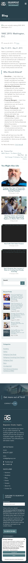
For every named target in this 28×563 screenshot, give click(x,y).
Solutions (7, 472)
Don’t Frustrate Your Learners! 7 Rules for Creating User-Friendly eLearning (14, 270)
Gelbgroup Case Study (9, 354)
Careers (7, 483)
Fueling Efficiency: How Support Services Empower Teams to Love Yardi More (17, 332)
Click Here (18, 144)
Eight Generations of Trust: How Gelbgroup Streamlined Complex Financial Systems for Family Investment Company (17, 306)
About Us (7, 486)
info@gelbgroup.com (9, 458)
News (17, 43)
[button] (26, 4)
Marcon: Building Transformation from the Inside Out (17, 323)
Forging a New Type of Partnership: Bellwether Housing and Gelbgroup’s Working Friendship (14, 189)
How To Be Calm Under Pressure (14, 243)
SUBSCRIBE (9, 531)
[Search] (22, 283)
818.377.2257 (8, 453)
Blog (6, 478)
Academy (6, 348)
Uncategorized (7, 366)
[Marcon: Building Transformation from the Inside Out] (6, 326)
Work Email (6, 501)
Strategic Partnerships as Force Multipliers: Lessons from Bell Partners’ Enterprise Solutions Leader (18, 316)
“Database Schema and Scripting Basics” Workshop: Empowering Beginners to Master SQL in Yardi (14, 217)
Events (7, 480)
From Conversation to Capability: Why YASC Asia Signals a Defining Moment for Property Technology (17, 297)
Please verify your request (10, 508)
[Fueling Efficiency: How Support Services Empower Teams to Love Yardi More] (6, 333)
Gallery (5, 351)
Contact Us (8, 488)
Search (5, 280)
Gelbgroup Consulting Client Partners (14, 357)
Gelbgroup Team (8, 360)
